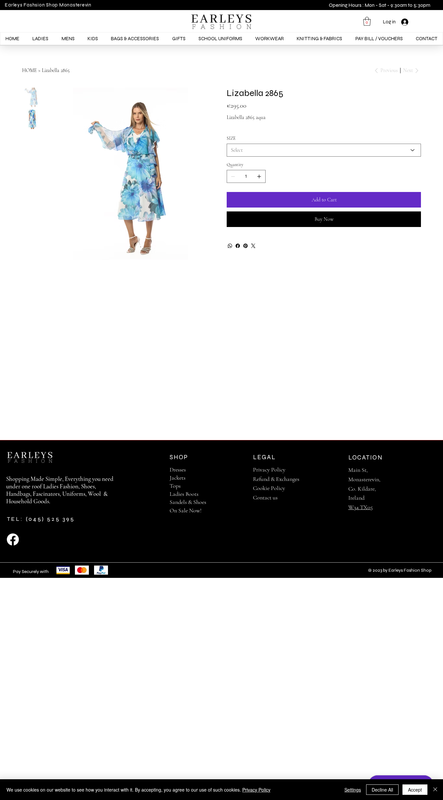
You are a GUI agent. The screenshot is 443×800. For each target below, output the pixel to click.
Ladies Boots (184, 493)
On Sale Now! (185, 510)
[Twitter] (253, 246)
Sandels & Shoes (188, 502)
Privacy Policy (269, 469)
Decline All (382, 789)
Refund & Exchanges (276, 479)
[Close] (435, 789)
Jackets (178, 477)
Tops (175, 485)
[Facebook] (237, 246)
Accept (415, 789)
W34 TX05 (360, 507)
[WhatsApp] (230, 246)
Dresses (178, 469)
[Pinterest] (245, 246)
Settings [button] (352, 789)
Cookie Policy (269, 488)
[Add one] (259, 176)
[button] (367, 21)
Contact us (265, 497)
